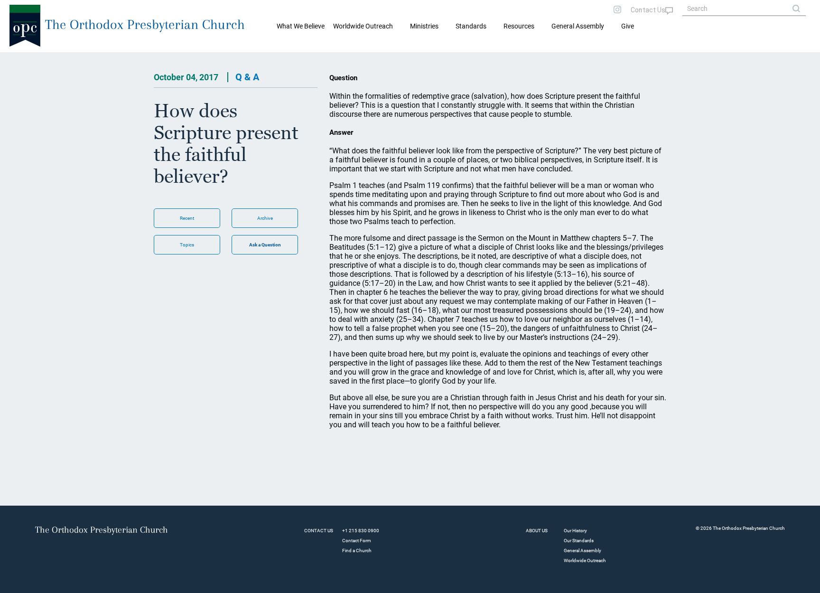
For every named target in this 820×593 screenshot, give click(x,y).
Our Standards (579, 540)
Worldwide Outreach (585, 560)
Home (19, 59)
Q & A (247, 77)
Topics (187, 244)
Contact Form (356, 540)
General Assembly (577, 26)
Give (627, 26)
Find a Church (357, 550)
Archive (265, 218)
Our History (575, 530)
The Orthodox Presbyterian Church (145, 24)
